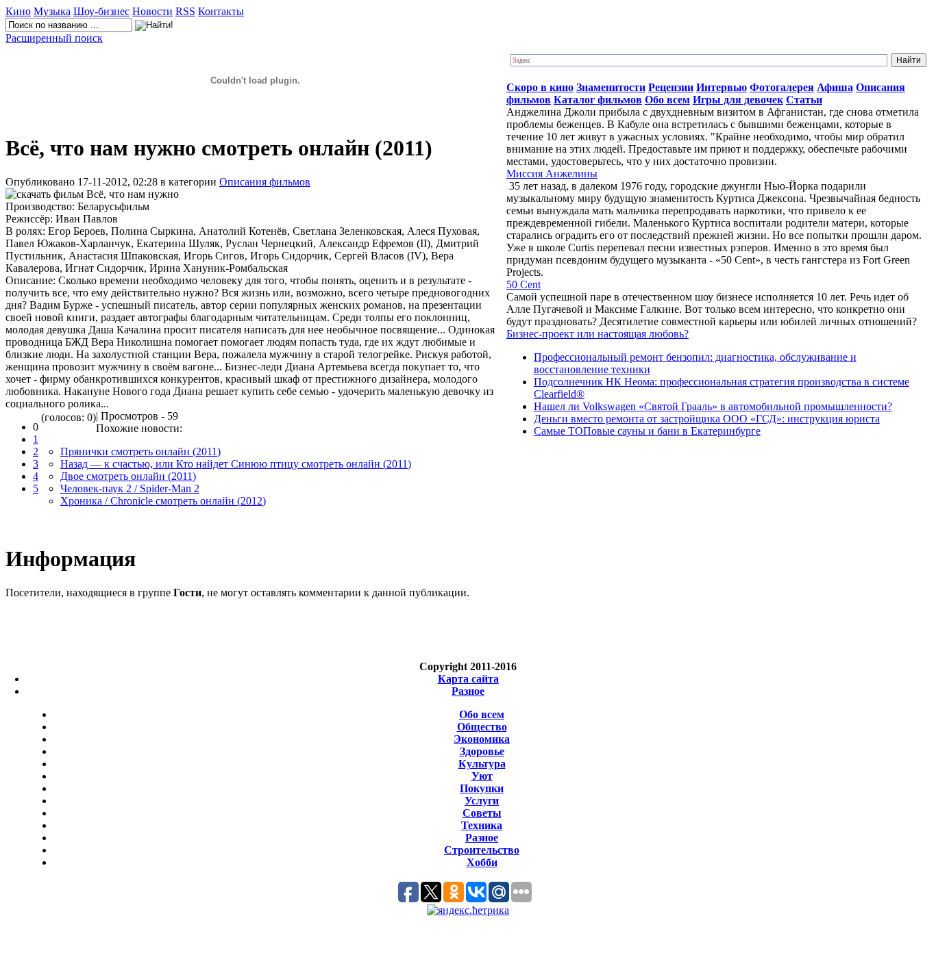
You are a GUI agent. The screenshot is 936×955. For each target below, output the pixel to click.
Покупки (482, 788)
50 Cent (523, 284)
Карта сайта (468, 679)
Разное (468, 691)
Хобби (482, 862)
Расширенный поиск (54, 38)
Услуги (482, 800)
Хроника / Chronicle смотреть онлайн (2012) (163, 501)
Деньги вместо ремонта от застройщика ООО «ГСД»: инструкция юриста (707, 418)
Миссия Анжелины (552, 173)
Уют (482, 776)
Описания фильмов (264, 182)
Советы (482, 813)
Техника (481, 825)
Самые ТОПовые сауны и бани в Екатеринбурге (647, 431)
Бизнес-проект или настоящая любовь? (597, 334)
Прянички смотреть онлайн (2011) (140, 451)
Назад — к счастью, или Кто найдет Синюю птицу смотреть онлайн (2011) (235, 464)
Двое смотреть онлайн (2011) (128, 476)
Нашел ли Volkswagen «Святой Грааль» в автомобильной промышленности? (713, 406)
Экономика (482, 739)
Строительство (481, 850)
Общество (482, 727)
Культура (482, 763)
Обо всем (481, 714)
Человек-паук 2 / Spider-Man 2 (129, 488)
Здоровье (482, 751)
